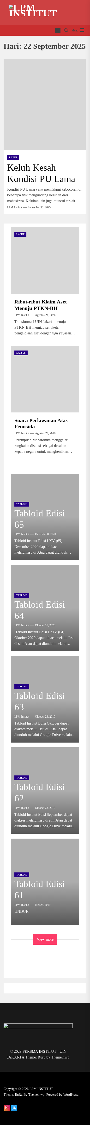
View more (45, 939)
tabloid (21, 504)
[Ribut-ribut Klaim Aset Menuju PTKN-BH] (45, 260)
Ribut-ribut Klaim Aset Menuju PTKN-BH (40, 305)
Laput (13, 157)
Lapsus (21, 352)
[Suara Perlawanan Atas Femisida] (45, 379)
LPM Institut (14, 207)
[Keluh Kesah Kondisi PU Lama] (45, 104)
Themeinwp (60, 1057)
